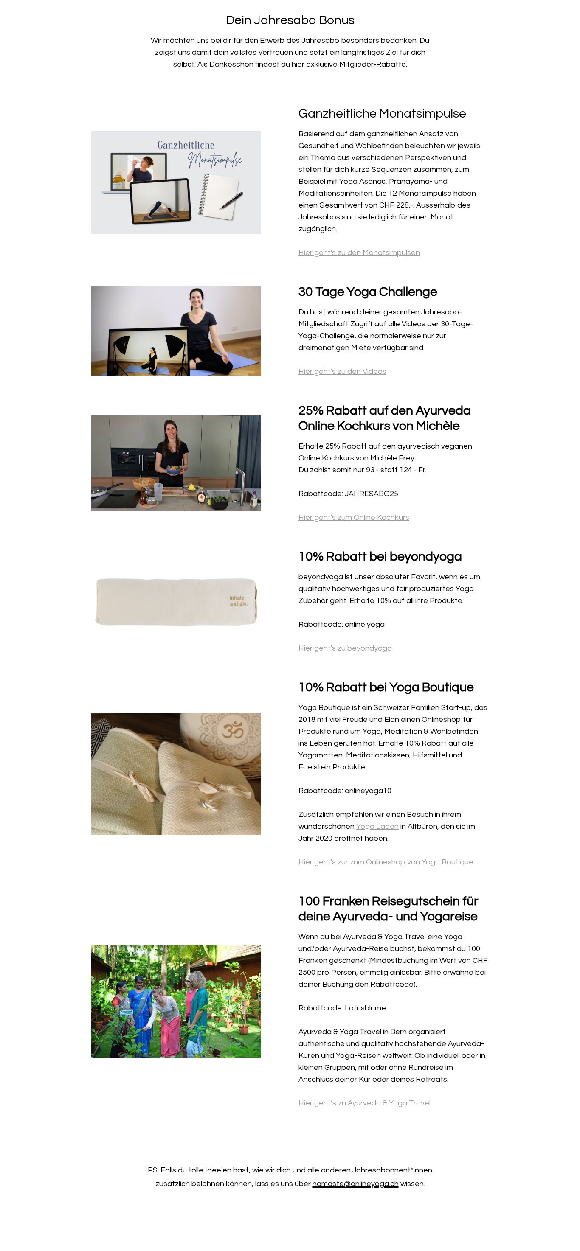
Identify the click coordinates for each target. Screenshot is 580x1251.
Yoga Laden (377, 826)
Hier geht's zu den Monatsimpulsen (359, 253)
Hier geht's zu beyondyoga (345, 648)
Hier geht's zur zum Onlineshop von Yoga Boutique (385, 862)
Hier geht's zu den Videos (342, 371)
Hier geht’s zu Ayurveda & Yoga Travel (364, 1103)
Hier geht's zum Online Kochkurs (353, 517)
